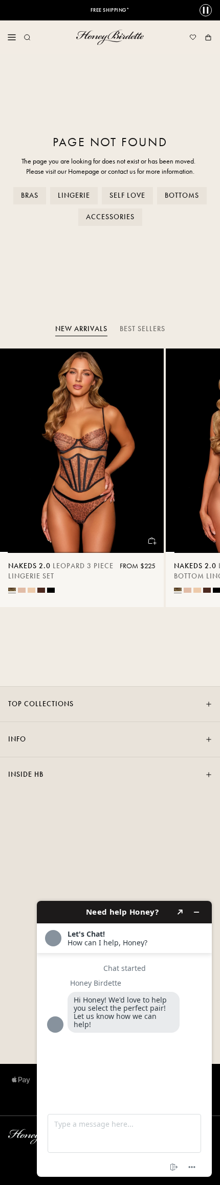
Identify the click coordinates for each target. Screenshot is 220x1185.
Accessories (110, 217)
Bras (29, 195)
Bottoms (182, 195)
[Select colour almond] (22, 590)
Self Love (127, 195)
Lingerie (74, 195)
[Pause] (206, 10)
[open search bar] (27, 37)
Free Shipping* (110, 10)
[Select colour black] (51, 590)
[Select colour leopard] (12, 589)
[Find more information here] (124, 1039)
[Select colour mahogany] (41, 590)
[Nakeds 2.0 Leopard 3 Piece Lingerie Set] (82, 450)
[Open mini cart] (208, 37)
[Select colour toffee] (31, 590)
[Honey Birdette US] (110, 37)
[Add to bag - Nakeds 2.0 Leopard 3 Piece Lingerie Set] (151, 540)
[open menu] (11, 37)
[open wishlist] (193, 37)
